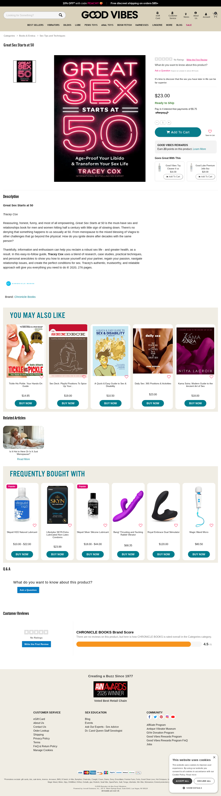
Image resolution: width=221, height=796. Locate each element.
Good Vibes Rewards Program (164, 736)
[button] (193, 788)
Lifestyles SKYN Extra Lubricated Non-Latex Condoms (57, 535)
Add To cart (180, 132)
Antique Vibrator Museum (161, 728)
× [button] (214, 757)
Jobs (149, 744)
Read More (23, 459)
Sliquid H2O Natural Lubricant (22, 532)
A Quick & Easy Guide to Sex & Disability (110, 385)
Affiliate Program (156, 724)
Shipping (38, 734)
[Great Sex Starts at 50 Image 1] (100, 118)
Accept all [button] (182, 781)
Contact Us (39, 726)
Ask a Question (162, 70)
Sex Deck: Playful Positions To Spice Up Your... (68, 385)
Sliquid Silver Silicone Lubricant (93, 532)
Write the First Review (197, 60)
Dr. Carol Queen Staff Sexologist (103, 730)
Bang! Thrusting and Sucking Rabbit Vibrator (128, 533)
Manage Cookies (43, 750)
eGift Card (39, 719)
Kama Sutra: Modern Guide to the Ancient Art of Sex (195, 385)
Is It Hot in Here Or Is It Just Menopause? (23, 453)
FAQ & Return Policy (45, 746)
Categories (9, 35)
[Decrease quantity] (157, 122)
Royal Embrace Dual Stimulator (164, 532)
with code (83, 3)
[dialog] (193, 773)
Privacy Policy (41, 738)
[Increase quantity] (169, 122)
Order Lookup (41, 730)
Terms (36, 742)
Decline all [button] (204, 781)
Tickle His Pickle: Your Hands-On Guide (25, 385)
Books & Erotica (27, 35)
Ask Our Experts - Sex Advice (102, 726)
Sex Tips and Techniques (52, 35)
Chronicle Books (25, 297)
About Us (38, 722)
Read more (191, 774)
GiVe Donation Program (160, 732)
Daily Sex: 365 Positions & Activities (153, 383)
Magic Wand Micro (198, 532)
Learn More (199, 149)
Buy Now (25, 403)
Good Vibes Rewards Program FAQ (167, 740)
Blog (87, 719)
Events (89, 722)
